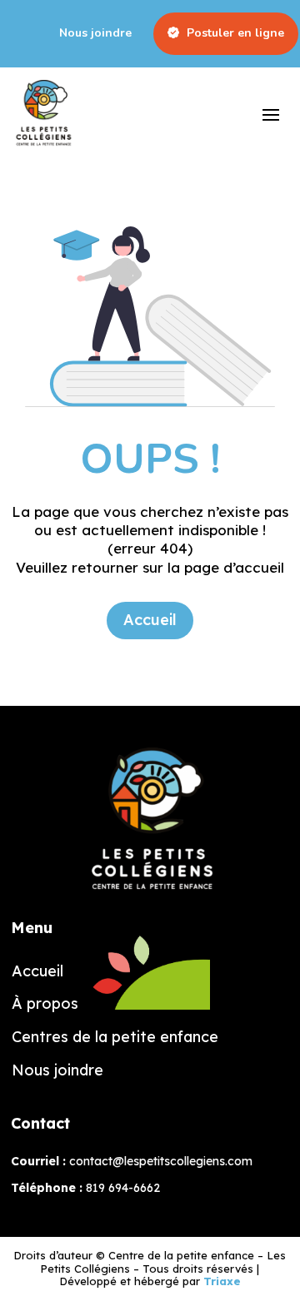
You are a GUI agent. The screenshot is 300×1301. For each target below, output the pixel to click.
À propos (45, 1004)
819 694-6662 (123, 1187)
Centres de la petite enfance (115, 1037)
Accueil (150, 619)
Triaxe (222, 1281)
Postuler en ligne (233, 34)
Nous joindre (95, 34)
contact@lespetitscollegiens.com (160, 1161)
